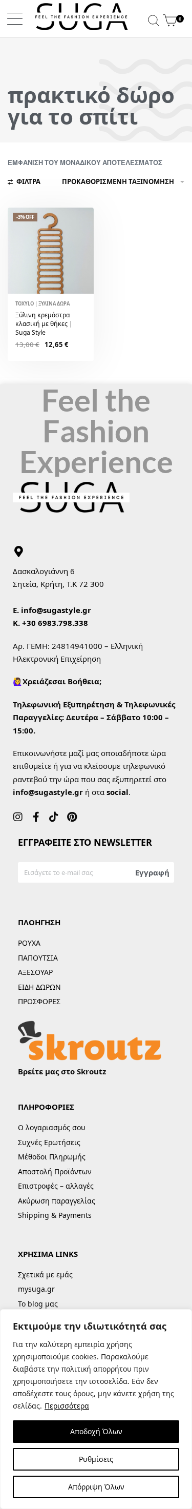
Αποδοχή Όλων (96, 1431)
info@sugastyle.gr (56, 610)
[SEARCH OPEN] (153, 19)
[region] (96, 1409)
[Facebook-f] (36, 817)
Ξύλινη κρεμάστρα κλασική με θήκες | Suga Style (44, 324)
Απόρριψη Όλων (96, 1487)
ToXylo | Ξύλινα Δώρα (42, 303)
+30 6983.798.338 (55, 623)
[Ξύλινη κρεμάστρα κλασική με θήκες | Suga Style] (51, 251)
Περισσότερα (67, 1406)
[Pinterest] (72, 817)
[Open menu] (15, 18)
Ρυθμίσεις (96, 1459)
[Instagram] (18, 817)
